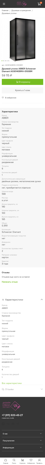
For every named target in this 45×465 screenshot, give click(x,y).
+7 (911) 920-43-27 (12, 415)
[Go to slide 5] (8, 60)
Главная (5, 10)
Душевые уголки (9, 13)
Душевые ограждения (21, 10)
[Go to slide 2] (3, 60)
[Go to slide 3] (5, 60)
